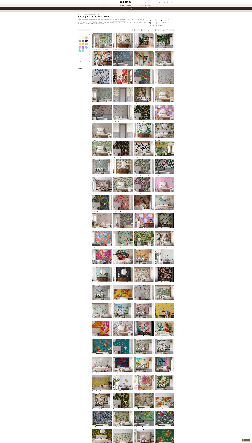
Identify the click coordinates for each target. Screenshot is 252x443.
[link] (156, 83)
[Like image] (111, 35)
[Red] (86, 44)
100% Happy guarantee (147, 5)
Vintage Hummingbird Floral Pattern (130, 22)
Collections (103, 2)
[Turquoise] (79, 50)
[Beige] (86, 37)
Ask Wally (247, 440)
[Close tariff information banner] (250, 11)
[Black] (86, 41)
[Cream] (83, 37)
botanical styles (100, 23)
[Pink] (79, 47)
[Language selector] (160, 2)
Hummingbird (97, 14)
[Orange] (83, 44)
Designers (95, 2)
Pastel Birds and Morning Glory (119, 20)
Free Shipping (104, 5)
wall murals (81, 2)
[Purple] (83, 47)
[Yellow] (79, 44)
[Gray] (79, 41)
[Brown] (83, 41)
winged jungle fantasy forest (133, 19)
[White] (79, 37)
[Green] (83, 50)
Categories (89, 2)
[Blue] (86, 47)
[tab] (129, 30)
